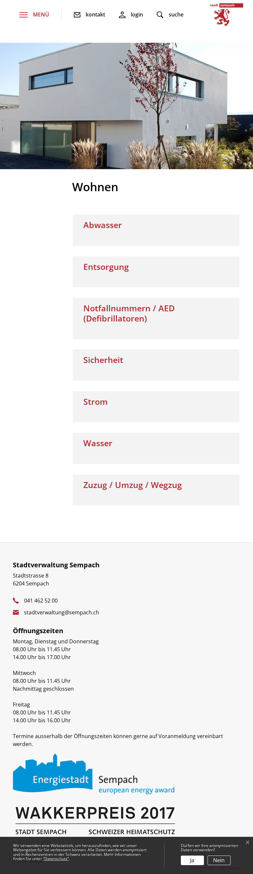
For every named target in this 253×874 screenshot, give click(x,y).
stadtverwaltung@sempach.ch (61, 612)
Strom (95, 401)
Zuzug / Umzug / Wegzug (132, 484)
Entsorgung (106, 266)
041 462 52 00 (41, 600)
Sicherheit (103, 359)
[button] (170, 15)
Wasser (97, 443)
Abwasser (102, 224)
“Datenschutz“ (56, 858)
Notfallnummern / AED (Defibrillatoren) (129, 312)
